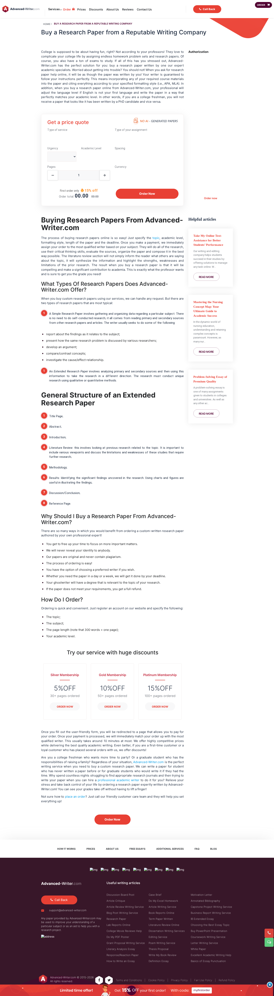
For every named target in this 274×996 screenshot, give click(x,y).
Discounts (96, 9)
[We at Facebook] (99, 980)
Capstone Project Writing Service (211, 906)
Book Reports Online (161, 912)
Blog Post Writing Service (122, 912)
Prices (81, 9)
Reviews (128, 9)
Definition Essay (159, 961)
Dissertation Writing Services (167, 930)
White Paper (198, 949)
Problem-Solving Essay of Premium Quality (210, 379)
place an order (75, 796)
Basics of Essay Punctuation (208, 961)
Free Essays (137, 848)
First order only (69, 190)
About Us (112, 9)
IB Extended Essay (202, 918)
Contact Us (144, 9)
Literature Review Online (164, 924)
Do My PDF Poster (118, 937)
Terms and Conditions (129, 980)
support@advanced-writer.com (67, 910)
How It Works (66, 848)
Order (67, 9)
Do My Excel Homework (163, 900)
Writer (61, 883)
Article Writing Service (162, 906)
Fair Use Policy (203, 980)
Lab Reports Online (118, 924)
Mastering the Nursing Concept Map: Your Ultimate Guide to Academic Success (208, 308)
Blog (213, 848)
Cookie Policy (156, 980)
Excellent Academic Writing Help (211, 955)
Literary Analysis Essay (121, 949)
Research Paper (116, 918)
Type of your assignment (131, 129)
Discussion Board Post (120, 894)
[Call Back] (268, 932)
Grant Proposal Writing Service (126, 943)
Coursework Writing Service (208, 937)
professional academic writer (119, 780)
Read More (206, 277)
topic (155, 238)
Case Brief (155, 894)
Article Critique (116, 900)
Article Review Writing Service (125, 906)
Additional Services (170, 848)
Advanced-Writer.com (148, 762)
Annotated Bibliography (205, 900)
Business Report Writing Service (211, 912)
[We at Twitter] (109, 980)
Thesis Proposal (158, 949)
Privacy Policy (179, 980)
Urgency (52, 148)
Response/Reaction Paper (123, 955)
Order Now (65, 706)
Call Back (209, 9)
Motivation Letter (201, 894)
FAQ (197, 848)
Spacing (120, 148)
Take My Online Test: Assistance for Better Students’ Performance (208, 240)
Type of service (57, 129)
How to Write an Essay (121, 961)
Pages (51, 166)
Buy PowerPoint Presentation (209, 930)
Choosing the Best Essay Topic (210, 924)
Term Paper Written (161, 918)
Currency (120, 166)
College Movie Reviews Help (124, 930)
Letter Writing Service (204, 943)
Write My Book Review (162, 955)
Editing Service (158, 937)
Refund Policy (227, 980)
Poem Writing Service (162, 943)
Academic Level (91, 148)
